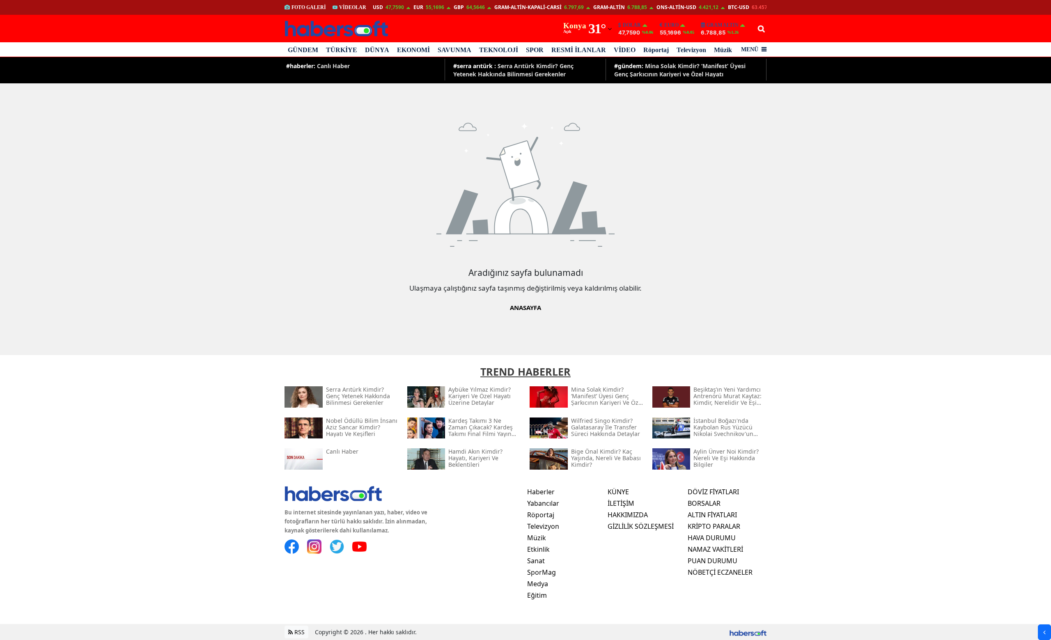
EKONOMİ (413, 49)
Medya (537, 583)
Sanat (536, 560)
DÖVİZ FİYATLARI (713, 491)
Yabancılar (543, 503)
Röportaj (656, 49)
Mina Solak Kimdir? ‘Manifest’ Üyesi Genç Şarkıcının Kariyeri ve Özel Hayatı (680, 69)
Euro (671, 25)
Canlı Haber (318, 66)
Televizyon (691, 49)
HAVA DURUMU (712, 537)
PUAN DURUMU (712, 560)
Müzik (723, 49)
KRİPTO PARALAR (714, 526)
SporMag (541, 572)
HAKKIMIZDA (628, 514)
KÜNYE (618, 491)
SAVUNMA (454, 49)
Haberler (541, 491)
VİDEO (625, 49)
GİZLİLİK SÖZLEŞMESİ (641, 526)
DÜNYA (377, 49)
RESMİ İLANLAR (578, 49)
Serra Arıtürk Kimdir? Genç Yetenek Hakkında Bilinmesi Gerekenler (513, 69)
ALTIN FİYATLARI (712, 514)
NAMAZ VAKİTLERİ (715, 549)
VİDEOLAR (352, 7)
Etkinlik (538, 549)
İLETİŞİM (621, 503)
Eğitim (537, 595)
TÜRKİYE (341, 49)
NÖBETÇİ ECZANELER (720, 572)
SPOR (535, 49)
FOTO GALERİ (308, 7)
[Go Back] (1044, 632)
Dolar (632, 25)
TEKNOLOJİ (498, 49)
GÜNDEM (303, 49)
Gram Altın (723, 25)
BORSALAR (704, 503)
